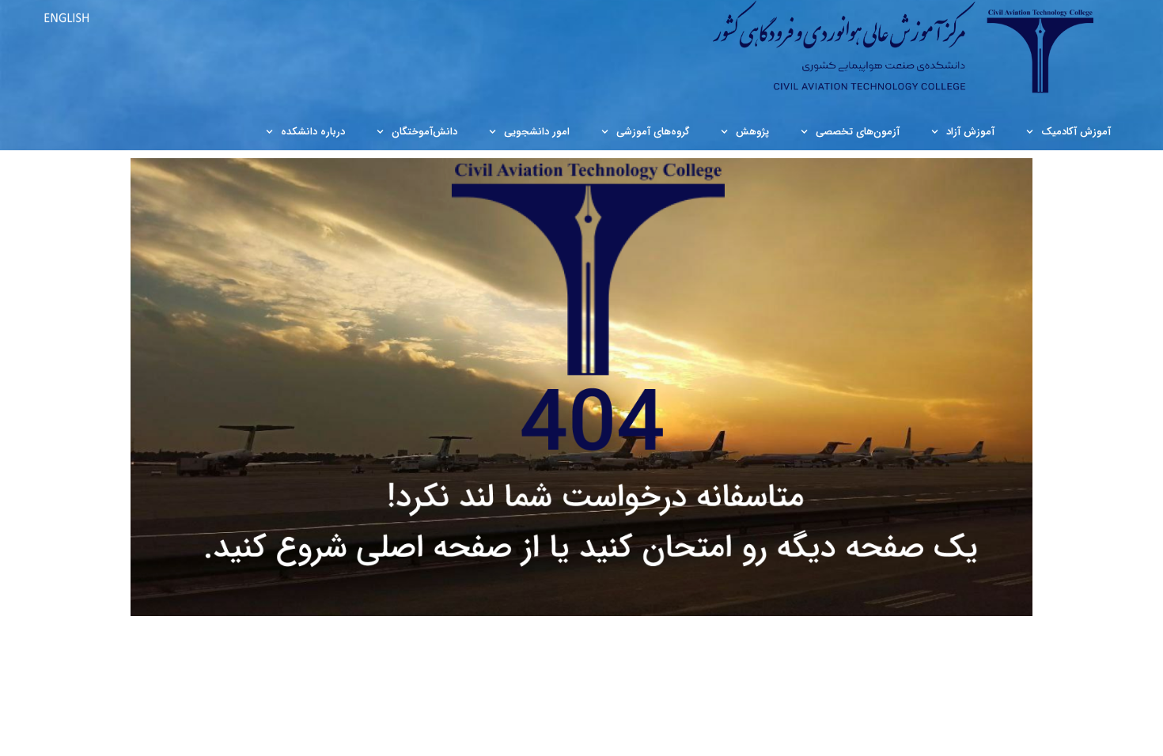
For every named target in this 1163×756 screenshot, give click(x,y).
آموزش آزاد (970, 131)
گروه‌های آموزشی (652, 131)
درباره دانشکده (313, 131)
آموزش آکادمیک (1076, 131)
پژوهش (752, 131)
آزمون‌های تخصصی (858, 131)
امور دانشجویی (537, 131)
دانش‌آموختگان (424, 131)
